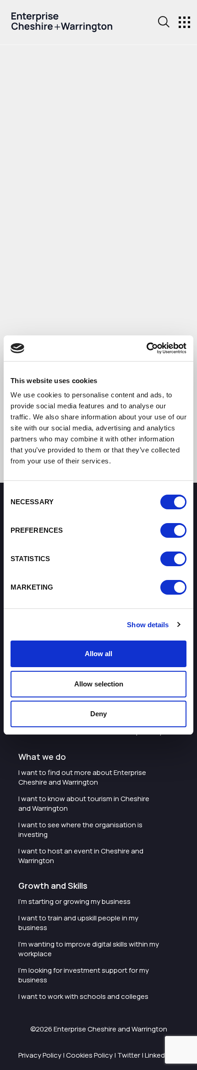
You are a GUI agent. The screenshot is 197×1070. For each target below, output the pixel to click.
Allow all (98, 654)
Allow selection (98, 684)
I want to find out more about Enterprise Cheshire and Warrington (82, 777)
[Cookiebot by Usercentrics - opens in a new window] (146, 348)
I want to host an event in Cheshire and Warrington (80, 855)
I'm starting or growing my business (74, 901)
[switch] (173, 530)
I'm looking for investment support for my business (83, 975)
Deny (98, 714)
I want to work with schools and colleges (83, 996)
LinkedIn (157, 1055)
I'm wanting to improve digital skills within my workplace (88, 949)
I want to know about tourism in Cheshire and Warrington (83, 803)
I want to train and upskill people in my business (78, 922)
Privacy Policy (39, 1055)
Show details (148, 625)
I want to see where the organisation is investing (80, 829)
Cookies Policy (89, 1055)
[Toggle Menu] (184, 22)
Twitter (128, 1055)
